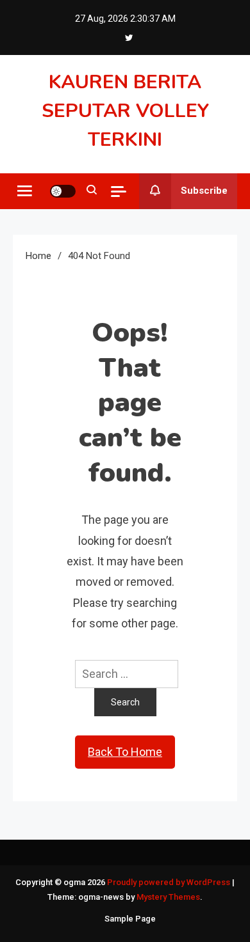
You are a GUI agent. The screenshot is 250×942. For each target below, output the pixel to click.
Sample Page (130, 918)
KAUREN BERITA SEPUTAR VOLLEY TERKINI (125, 111)
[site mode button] (63, 191)
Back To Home (125, 751)
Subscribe (204, 190)
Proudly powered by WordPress (169, 882)
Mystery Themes (168, 897)
